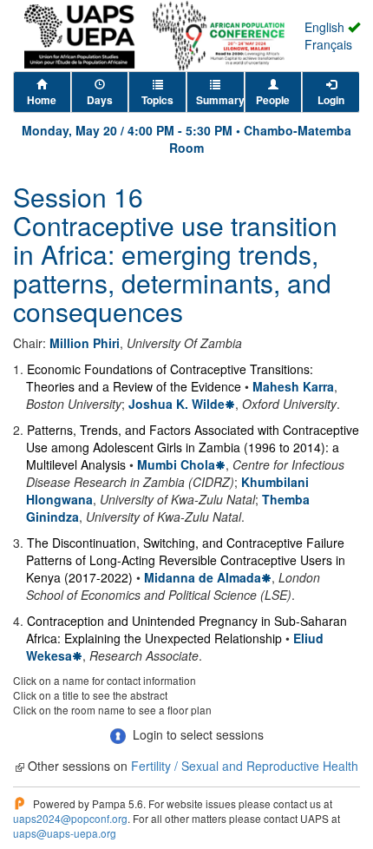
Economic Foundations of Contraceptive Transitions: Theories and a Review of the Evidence (169, 377)
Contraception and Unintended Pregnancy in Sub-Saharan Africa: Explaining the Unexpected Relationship (186, 629)
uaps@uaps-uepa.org (64, 833)
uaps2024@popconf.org (70, 818)
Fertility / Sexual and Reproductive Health (244, 765)
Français (328, 44)
